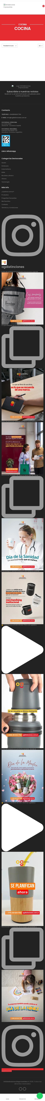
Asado (4, 163)
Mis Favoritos (6, 201)
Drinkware (5, 166)
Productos (5, 195)
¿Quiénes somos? (8, 192)
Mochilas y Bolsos (8, 175)
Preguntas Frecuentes (9, 198)
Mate (3, 172)
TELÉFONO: (5, 114)
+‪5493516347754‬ (15, 114)
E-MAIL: (4, 118)
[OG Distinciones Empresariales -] (12, 8)
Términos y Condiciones (10, 207)
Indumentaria (6, 169)
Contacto (5, 204)
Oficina (4, 179)
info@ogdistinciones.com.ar (16, 118)
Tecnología (5, 182)
